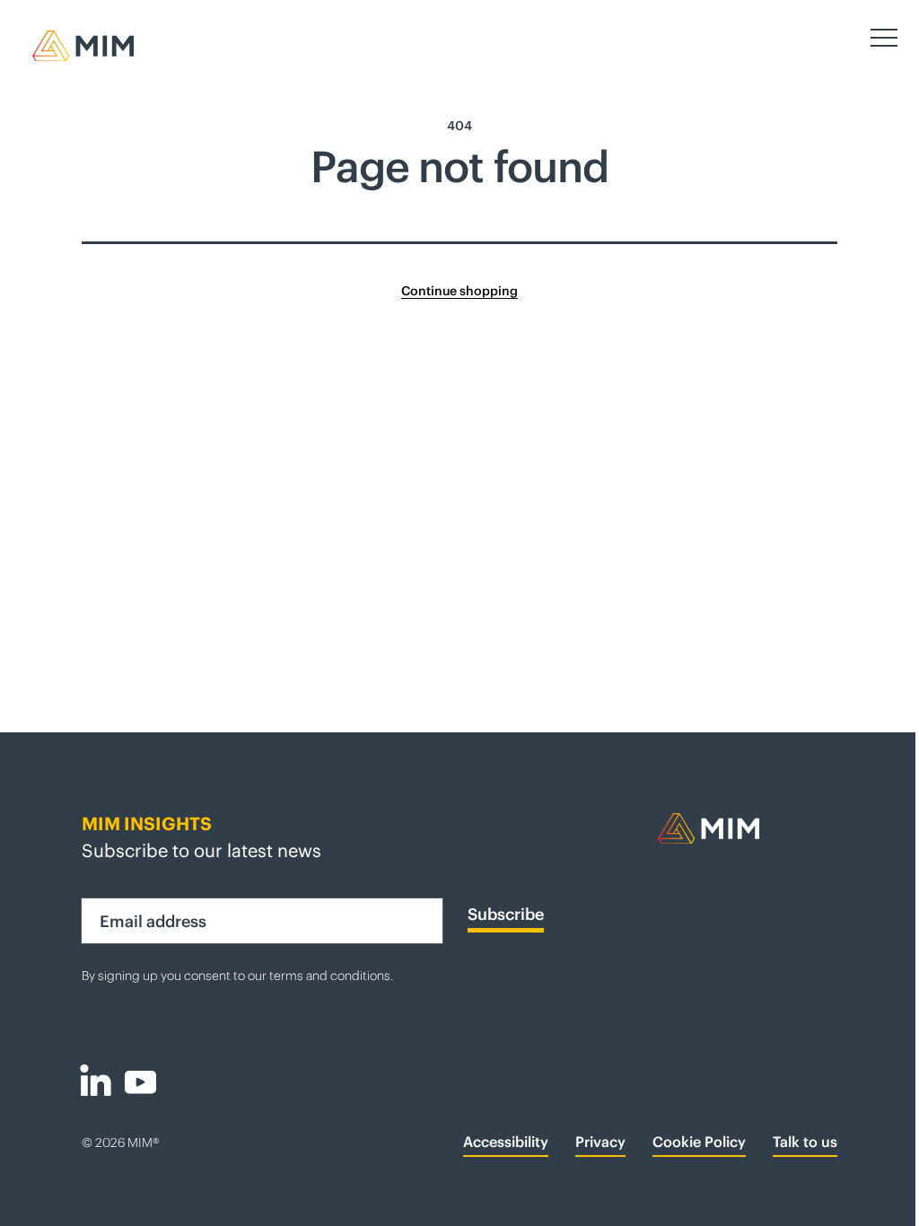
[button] (870, 37)
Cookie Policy (693, 1142)
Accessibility (499, 1142)
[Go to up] (882, 1202)
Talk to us (798, 1142)
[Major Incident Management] (741, 828)
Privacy (594, 1142)
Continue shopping (453, 291)
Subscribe (499, 914)
